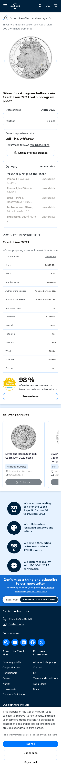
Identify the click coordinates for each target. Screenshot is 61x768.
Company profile (12, 662)
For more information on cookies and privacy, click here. (30, 734)
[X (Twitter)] (41, 642)
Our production (11, 667)
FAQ (35, 673)
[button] (7, 61)
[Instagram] (6, 642)
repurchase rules (39, 145)
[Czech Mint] (15, 6)
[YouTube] (14, 642)
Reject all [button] (30, 762)
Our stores (39, 684)
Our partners (10, 673)
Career (6, 678)
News (6, 684)
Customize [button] (31, 753)
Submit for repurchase (33, 153)
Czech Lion (50, 256)
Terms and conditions (45, 678)
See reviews (30, 396)
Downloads (9, 689)
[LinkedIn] (23, 642)
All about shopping (44, 662)
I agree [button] (30, 744)
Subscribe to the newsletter (39, 599)
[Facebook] (32, 642)
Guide (36, 689)
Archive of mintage (14, 694)
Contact (37, 667)
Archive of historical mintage (30, 18)
